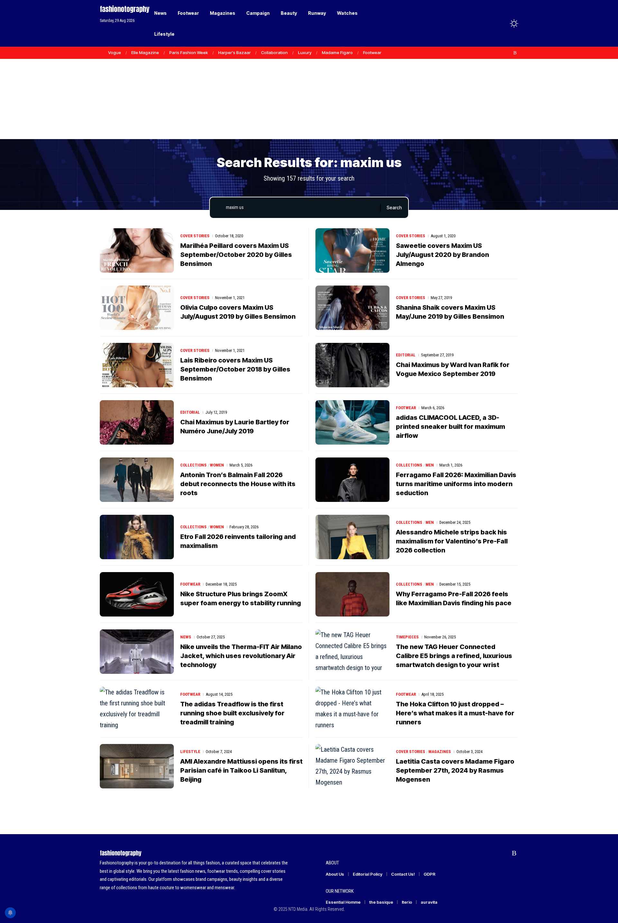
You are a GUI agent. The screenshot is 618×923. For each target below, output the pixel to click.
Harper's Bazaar (234, 52)
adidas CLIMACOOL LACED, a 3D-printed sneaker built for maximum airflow (450, 426)
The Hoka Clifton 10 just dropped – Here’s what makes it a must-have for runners (455, 713)
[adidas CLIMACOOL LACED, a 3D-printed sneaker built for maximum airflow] (352, 422)
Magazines (439, 751)
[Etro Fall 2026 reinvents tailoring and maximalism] (137, 537)
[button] (502, 23)
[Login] (489, 23)
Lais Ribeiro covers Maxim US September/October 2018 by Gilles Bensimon (235, 369)
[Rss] (515, 53)
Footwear (372, 52)
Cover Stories (195, 235)
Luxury (305, 52)
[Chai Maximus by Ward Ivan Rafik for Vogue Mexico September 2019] (352, 365)
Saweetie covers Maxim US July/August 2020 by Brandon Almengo (442, 255)
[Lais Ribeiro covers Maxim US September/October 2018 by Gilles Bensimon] (137, 365)
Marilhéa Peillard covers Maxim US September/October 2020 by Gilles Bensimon (236, 255)
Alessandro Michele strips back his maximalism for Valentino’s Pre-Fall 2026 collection (452, 541)
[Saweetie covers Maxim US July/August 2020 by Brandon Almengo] (352, 250)
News (185, 637)
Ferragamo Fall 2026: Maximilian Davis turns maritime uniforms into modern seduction (456, 484)
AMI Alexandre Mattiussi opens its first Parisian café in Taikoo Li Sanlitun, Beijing (241, 770)
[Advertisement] (309, 90)
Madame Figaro (337, 52)
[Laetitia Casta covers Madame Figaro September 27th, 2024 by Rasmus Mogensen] (352, 766)
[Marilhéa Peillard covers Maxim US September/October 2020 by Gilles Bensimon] (137, 250)
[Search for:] (300, 207)
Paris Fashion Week (188, 52)
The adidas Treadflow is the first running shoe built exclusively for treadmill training (232, 713)
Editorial (406, 355)
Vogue (114, 52)
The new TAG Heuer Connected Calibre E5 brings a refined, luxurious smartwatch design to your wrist (454, 656)
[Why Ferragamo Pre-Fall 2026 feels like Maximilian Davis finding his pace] (352, 594)
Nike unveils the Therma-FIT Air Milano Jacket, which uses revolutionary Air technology (241, 656)
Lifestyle (190, 751)
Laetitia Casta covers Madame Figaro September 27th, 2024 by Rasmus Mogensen (455, 770)
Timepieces (407, 637)
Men (430, 465)
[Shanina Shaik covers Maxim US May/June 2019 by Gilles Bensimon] (352, 308)
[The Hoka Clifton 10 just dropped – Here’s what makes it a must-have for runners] (352, 709)
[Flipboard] (508, 53)
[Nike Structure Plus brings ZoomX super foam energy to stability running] (137, 594)
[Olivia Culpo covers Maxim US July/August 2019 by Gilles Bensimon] (137, 308)
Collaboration (274, 52)
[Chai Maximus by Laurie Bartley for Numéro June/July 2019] (137, 422)
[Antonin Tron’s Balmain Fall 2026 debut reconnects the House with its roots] (137, 479)
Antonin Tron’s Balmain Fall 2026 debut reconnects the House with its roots (237, 484)
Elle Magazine (145, 52)
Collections (193, 465)
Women (217, 465)
